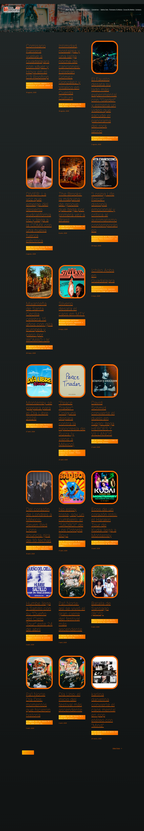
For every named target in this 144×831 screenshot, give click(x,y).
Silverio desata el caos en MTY (72, 309)
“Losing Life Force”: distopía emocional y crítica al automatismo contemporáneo (104, 212)
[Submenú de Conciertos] (99, 9)
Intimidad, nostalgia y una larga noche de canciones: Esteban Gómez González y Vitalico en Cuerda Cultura (69, 71)
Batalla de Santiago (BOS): (101, 608)
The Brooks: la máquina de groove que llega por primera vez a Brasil (72, 207)
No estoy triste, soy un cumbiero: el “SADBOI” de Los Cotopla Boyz (71, 522)
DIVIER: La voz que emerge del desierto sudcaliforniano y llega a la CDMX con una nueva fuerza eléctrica (39, 217)
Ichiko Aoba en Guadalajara (103, 275)
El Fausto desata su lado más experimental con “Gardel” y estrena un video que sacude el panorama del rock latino (104, 105)
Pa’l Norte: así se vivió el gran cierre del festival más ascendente (72, 616)
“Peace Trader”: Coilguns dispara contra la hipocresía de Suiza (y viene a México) (72, 423)
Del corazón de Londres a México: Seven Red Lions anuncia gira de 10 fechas (39, 525)
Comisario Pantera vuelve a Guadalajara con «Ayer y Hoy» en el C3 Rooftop (37, 61)
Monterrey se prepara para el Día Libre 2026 (39, 410)
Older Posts (117, 748)
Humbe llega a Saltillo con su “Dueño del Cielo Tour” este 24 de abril (39, 616)
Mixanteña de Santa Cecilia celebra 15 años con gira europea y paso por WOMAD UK (39, 322)
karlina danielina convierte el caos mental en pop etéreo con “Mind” (103, 710)
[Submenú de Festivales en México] (90, 9)
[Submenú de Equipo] (75, 9)
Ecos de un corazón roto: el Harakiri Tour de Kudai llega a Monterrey (104, 522)
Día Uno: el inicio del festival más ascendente (70, 702)
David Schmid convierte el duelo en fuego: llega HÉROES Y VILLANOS (103, 418)
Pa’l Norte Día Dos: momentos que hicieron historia (38, 705)
